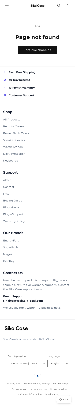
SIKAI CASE (22, 383)
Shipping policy (58, 389)
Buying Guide (12, 200)
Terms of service (38, 389)
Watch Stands (12, 147)
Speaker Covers (14, 140)
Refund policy (60, 383)
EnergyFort (11, 240)
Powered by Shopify (39, 383)
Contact (8, 187)
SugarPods (10, 247)
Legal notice (51, 394)
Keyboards (10, 160)
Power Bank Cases (16, 133)
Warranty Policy (14, 221)
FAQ (6, 193)
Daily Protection (14, 153)
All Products (11, 119)
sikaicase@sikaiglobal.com (23, 300)
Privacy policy (19, 389)
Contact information (31, 394)
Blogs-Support (13, 214)
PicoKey (8, 261)
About (7, 180)
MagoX (8, 254)
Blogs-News (11, 207)
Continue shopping (37, 50)
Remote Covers (13, 126)
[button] (7, 5)
